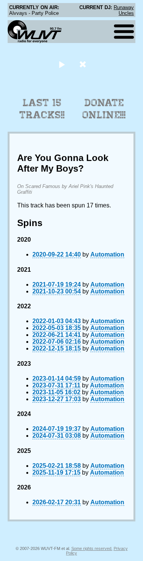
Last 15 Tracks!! (42, 109)
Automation (107, 254)
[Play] (62, 64)
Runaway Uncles (124, 10)
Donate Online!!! (104, 109)
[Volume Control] (83, 64)
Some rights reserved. (91, 548)
